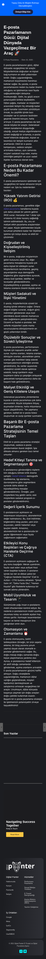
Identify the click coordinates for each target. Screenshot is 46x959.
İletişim (9, 894)
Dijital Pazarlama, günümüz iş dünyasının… (19, 755)
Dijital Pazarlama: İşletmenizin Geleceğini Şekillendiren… (19, 775)
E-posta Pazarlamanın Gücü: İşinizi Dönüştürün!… (22, 765)
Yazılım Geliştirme (31, 907)
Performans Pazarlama (28, 882)
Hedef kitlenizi (19, 476)
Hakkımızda (10, 881)
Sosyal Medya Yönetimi (29, 888)
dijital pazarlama (12, 209)
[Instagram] (21, 951)
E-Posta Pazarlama (11, 60)
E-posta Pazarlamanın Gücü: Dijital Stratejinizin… (22, 745)
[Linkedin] (25, 951)
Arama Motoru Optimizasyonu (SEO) (30, 901)
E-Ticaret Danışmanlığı (29, 894)
